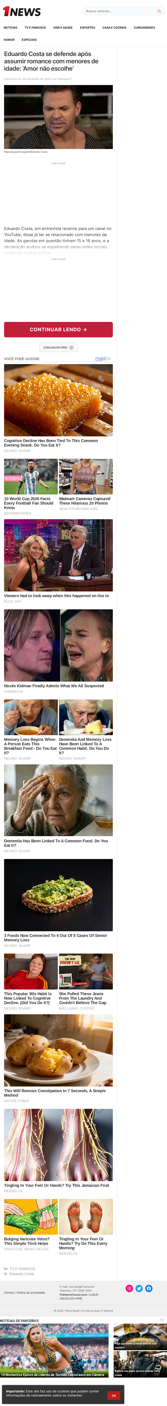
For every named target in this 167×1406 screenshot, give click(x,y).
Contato (9, 1292)
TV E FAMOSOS (35, 27)
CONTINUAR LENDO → (58, 329)
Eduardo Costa (22, 1274)
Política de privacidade (31, 1292)
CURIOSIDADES (144, 27)
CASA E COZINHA (114, 27)
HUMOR (9, 39)
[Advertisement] (58, 193)
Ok (114, 1395)
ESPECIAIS (29, 39)
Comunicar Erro (55, 347)
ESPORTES (87, 27)
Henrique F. (65, 79)
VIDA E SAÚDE (63, 27)
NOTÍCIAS (10, 27)
